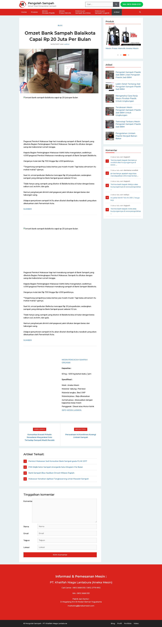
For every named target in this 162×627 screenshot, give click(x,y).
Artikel (117, 12)
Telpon (26, 540)
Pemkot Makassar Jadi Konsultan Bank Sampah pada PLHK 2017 (57, 461)
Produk (34, 12)
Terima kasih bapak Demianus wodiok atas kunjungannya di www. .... (124, 162)
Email (26, 533)
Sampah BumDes (83, 12)
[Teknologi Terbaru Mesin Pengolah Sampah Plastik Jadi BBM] (110, 124)
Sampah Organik (102, 12)
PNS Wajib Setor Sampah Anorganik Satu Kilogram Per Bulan (55, 467)
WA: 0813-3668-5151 (132, 4)
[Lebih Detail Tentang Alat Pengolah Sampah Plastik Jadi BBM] (110, 86)
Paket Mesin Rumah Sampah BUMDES (120, 49)
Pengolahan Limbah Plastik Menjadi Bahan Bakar (126, 136)
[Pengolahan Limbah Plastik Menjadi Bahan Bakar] (110, 136)
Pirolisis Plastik (48, 12)
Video (136, 623)
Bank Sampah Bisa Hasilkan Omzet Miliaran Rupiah (51, 473)
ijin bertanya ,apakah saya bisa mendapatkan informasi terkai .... (124, 174)
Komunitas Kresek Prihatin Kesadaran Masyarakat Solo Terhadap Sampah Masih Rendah (40, 437)
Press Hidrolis (65, 12)
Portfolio (127, 623)
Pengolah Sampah (41, 3)
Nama (26, 527)
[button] (117, 55)
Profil (119, 623)
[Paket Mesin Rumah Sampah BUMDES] (123, 36)
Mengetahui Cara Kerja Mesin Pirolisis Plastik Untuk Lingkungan (127, 98)
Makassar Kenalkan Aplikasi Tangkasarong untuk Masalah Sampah (58, 479)
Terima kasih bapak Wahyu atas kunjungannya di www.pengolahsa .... (126, 186)
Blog (60, 25)
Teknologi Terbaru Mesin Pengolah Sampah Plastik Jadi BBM (128, 124)
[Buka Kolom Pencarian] (140, 12)
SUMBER (27, 209)
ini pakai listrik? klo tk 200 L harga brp (125, 199)
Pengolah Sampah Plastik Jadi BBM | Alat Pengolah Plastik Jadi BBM (128, 75)
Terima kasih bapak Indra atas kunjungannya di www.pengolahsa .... (126, 211)
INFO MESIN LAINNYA (71, 410)
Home (24, 12)
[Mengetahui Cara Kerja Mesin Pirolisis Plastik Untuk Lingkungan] (110, 98)
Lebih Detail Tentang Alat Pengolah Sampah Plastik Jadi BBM (128, 86)
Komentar (27, 501)
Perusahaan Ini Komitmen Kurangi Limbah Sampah (80, 436)
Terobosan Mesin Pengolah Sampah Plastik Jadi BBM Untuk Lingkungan (128, 111)
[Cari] (116, 4)
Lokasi (26, 547)
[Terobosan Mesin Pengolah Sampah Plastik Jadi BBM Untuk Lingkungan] (110, 111)
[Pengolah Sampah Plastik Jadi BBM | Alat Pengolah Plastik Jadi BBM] (110, 75)
